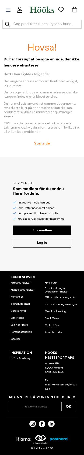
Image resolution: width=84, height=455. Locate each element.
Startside (42, 143)
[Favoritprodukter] (61, 9)
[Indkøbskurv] (74, 9)
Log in (42, 243)
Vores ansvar (18, 310)
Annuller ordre (53, 332)
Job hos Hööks (19, 324)
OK (68, 406)
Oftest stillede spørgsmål (60, 297)
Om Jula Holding (55, 311)
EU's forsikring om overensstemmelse (56, 290)
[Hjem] (42, 9)
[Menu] (8, 10)
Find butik (51, 282)
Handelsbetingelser (22, 289)
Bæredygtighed (20, 303)
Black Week (52, 318)
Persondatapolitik (21, 331)
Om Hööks (17, 317)
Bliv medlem (42, 230)
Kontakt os (17, 296)
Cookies (15, 338)
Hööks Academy (20, 358)
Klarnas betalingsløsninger (61, 304)
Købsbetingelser (20, 282)
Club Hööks (52, 325)
